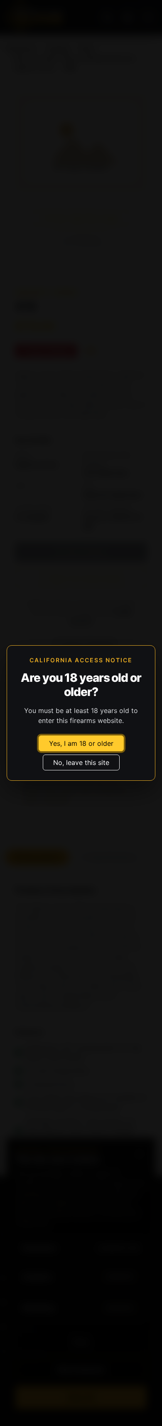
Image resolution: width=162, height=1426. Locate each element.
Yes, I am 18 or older (81, 743)
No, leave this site (81, 762)
